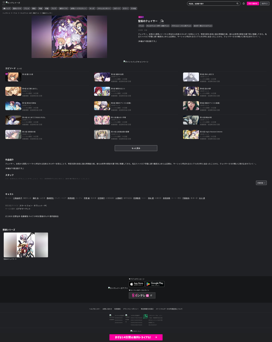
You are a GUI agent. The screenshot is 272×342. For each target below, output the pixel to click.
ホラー (125, 8)
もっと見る (136, 148)
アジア (54, 8)
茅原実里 (71, 198)
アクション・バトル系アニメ (181, 26)
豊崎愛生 (50, 198)
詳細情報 (260, 183)
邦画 (46, 8)
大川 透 (202, 198)
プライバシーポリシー (131, 309)
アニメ (26, 8)
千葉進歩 (186, 198)
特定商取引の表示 (147, 309)
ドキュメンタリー (104, 8)
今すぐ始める (253, 3)
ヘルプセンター (94, 309)
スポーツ (117, 8)
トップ (7, 8)
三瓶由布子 (17, 198)
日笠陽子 (101, 198)
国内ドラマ (17, 8)
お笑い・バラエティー (78, 8)
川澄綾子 (119, 198)
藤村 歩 (36, 198)
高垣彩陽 (166, 198)
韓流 (34, 8)
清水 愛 (151, 198)
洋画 (40, 8)
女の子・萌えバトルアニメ (203, 26)
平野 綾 (87, 198)
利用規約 (117, 309)
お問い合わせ (107, 309)
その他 (133, 8)
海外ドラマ (63, 8)
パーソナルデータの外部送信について (169, 309)
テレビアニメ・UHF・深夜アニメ (158, 26)
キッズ (92, 8)
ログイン (265, 3)
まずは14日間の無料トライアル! (135, 337)
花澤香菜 (136, 198)
